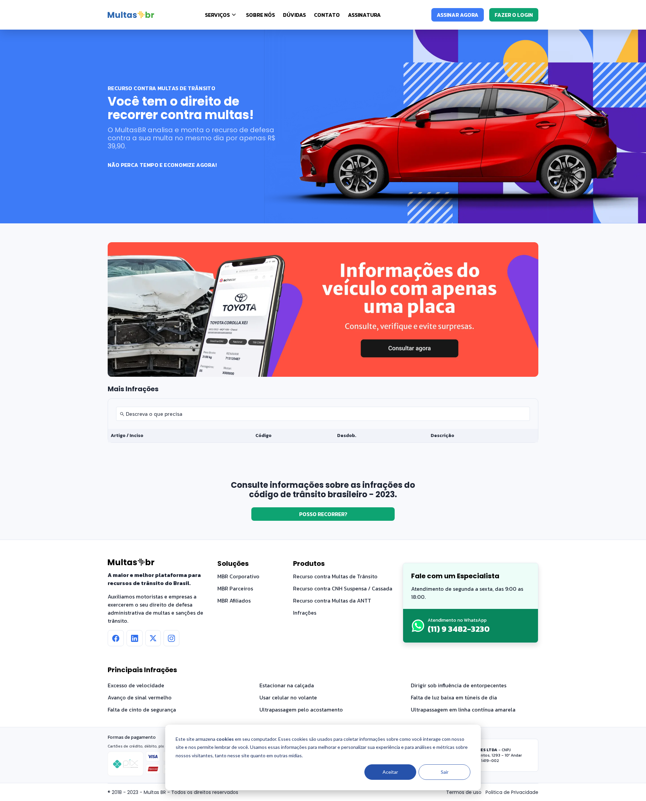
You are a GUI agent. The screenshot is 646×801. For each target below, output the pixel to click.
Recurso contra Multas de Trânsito (335, 576)
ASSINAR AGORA (457, 15)
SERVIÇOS (217, 15)
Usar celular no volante (288, 697)
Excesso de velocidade (136, 685)
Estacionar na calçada (286, 685)
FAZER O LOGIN (514, 15)
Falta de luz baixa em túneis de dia (454, 697)
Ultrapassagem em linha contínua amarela (463, 709)
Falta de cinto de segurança (142, 709)
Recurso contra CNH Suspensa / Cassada (342, 588)
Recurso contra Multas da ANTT (332, 600)
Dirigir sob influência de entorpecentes (458, 685)
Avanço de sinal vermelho (140, 697)
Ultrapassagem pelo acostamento (301, 709)
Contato (327, 15)
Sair (444, 772)
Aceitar (390, 772)
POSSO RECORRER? (323, 514)
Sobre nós (260, 15)
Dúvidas (294, 15)
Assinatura (364, 15)
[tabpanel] (323, 420)
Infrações (304, 613)
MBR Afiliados (234, 600)
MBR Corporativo (238, 576)
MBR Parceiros (235, 588)
